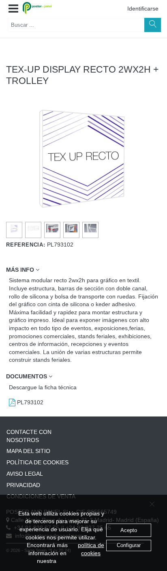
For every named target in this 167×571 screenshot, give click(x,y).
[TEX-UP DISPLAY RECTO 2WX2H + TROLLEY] (14, 228)
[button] (13, 9)
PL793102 (29, 402)
